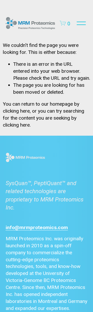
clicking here (16, 111)
